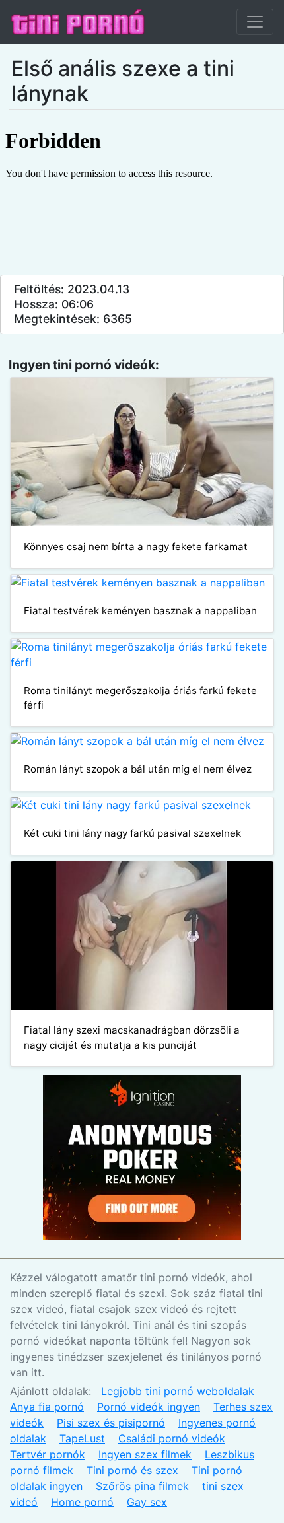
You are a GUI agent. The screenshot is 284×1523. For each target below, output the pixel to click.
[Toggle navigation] (254, 22)
